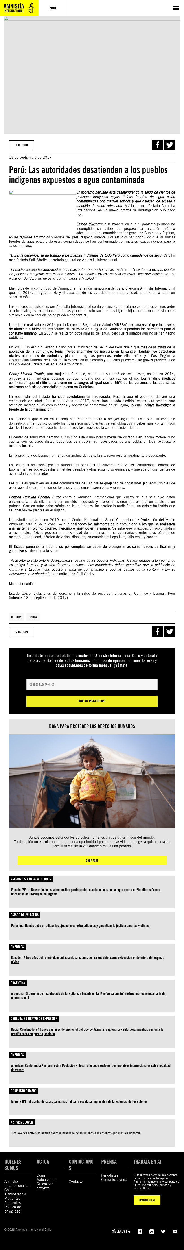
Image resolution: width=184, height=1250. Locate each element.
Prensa (33, 617)
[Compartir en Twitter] (169, 145)
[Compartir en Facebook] (157, 145)
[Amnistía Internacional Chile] (19, 8)
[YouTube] (175, 1231)
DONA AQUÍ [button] (92, 860)
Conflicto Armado (24, 1091)
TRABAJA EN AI (147, 1200)
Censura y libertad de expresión (34, 1019)
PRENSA (109, 1161)
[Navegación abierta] (176, 8)
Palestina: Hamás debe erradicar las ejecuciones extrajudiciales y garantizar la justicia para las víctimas (80, 926)
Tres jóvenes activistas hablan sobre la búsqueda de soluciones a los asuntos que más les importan (76, 1133)
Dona (41, 1175)
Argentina (18, 983)
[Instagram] (151, 1231)
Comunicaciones (114, 1179)
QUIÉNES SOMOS (13, 1164)
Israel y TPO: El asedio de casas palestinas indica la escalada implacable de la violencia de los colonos (79, 1101)
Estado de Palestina (25, 915)
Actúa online (46, 1179)
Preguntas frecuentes (12, 1200)
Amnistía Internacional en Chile (17, 1185)
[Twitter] (163, 1231)
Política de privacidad (12, 1209)
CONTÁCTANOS (81, 1164)
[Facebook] (140, 1231)
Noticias (16, 617)
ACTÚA (43, 1161)
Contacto (76, 1181)
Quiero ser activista (45, 1186)
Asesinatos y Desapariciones (31, 879)
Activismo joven (22, 1122)
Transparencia (15, 1194)
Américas (17, 947)
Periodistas (109, 1175)
